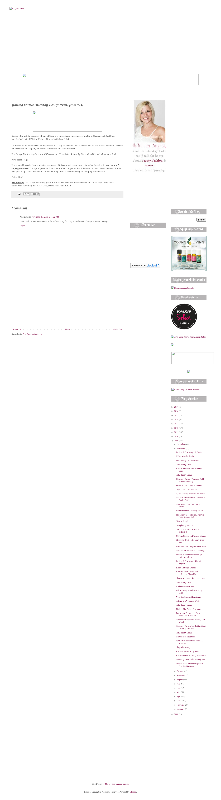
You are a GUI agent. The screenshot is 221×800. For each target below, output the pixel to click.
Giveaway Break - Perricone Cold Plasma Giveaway (190, 480)
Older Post (117, 329)
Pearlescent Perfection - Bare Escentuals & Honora (188, 614)
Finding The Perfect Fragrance (188, 609)
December (181, 444)
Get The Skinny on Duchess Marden (191, 535)
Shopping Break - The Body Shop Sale (190, 541)
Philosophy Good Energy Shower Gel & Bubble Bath (190, 515)
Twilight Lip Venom (184, 525)
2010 (176, 436)
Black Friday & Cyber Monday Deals (189, 469)
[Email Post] (19, 194)
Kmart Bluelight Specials (186, 567)
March (179, 700)
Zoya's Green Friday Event (187, 489)
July (179, 683)
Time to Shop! (182, 521)
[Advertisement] (67, 302)
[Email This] (24, 194)
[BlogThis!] (28, 194)
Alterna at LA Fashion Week (187, 600)
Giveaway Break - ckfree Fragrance (190, 659)
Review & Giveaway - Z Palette (189, 452)
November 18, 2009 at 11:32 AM (45, 216)
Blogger (133, 791)
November (181, 448)
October (180, 671)
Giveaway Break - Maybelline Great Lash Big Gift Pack (191, 627)
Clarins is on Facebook (185, 636)
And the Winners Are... (185, 586)
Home (67, 329)
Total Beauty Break (184, 464)
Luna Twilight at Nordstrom (187, 460)
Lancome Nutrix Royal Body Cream (191, 546)
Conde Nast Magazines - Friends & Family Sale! (190, 498)
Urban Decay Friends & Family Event (189, 591)
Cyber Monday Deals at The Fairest (190, 493)
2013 (176, 423)
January (180, 708)
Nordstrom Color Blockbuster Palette (188, 505)
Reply (22, 225)
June (179, 687)
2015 (176, 415)
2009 (176, 440)
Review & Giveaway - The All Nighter (188, 562)
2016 (176, 411)
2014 (176, 419)
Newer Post (17, 329)
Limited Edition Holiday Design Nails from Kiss (189, 555)
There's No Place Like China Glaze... (191, 578)
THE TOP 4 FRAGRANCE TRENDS (187, 530)
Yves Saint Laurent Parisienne (188, 596)
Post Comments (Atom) (32, 334)
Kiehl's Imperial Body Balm (187, 651)
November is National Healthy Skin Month (190, 620)
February (181, 704)
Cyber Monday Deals (185, 456)
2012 (176, 427)
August (180, 679)
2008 (176, 714)
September (181, 675)
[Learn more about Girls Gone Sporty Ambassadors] (188, 336)
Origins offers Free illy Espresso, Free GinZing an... (189, 664)
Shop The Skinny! (183, 647)
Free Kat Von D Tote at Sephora (189, 485)
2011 (176, 432)
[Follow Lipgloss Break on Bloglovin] (145, 267)
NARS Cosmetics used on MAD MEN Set (189, 641)
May (179, 692)
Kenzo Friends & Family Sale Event (191, 655)
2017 (176, 406)
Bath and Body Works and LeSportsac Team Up (187, 572)
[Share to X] (31, 194)
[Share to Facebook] (34, 194)
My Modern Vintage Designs (117, 783)
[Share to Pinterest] (38, 194)
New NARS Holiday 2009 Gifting (190, 550)
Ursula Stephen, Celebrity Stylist (189, 510)
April (179, 696)
